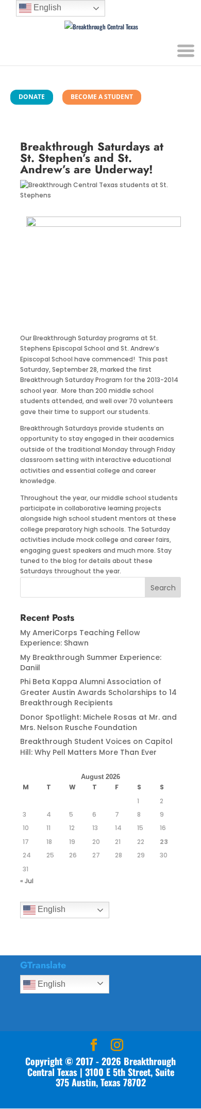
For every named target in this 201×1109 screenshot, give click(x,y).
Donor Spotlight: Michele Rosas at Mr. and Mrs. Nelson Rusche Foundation (98, 722)
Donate (32, 96)
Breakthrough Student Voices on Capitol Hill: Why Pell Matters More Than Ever (96, 746)
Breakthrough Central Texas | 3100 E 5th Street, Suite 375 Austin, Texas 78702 (101, 1071)
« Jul (27, 880)
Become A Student (102, 96)
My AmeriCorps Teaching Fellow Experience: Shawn (80, 637)
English (50, 909)
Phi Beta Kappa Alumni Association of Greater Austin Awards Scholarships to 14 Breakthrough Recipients (98, 692)
